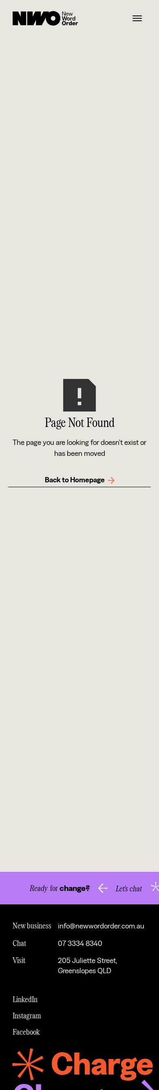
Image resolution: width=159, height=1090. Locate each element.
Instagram (27, 1015)
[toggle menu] (137, 18)
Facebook (26, 1031)
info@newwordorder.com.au (101, 926)
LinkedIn (25, 998)
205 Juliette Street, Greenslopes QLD (87, 966)
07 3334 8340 (80, 943)
